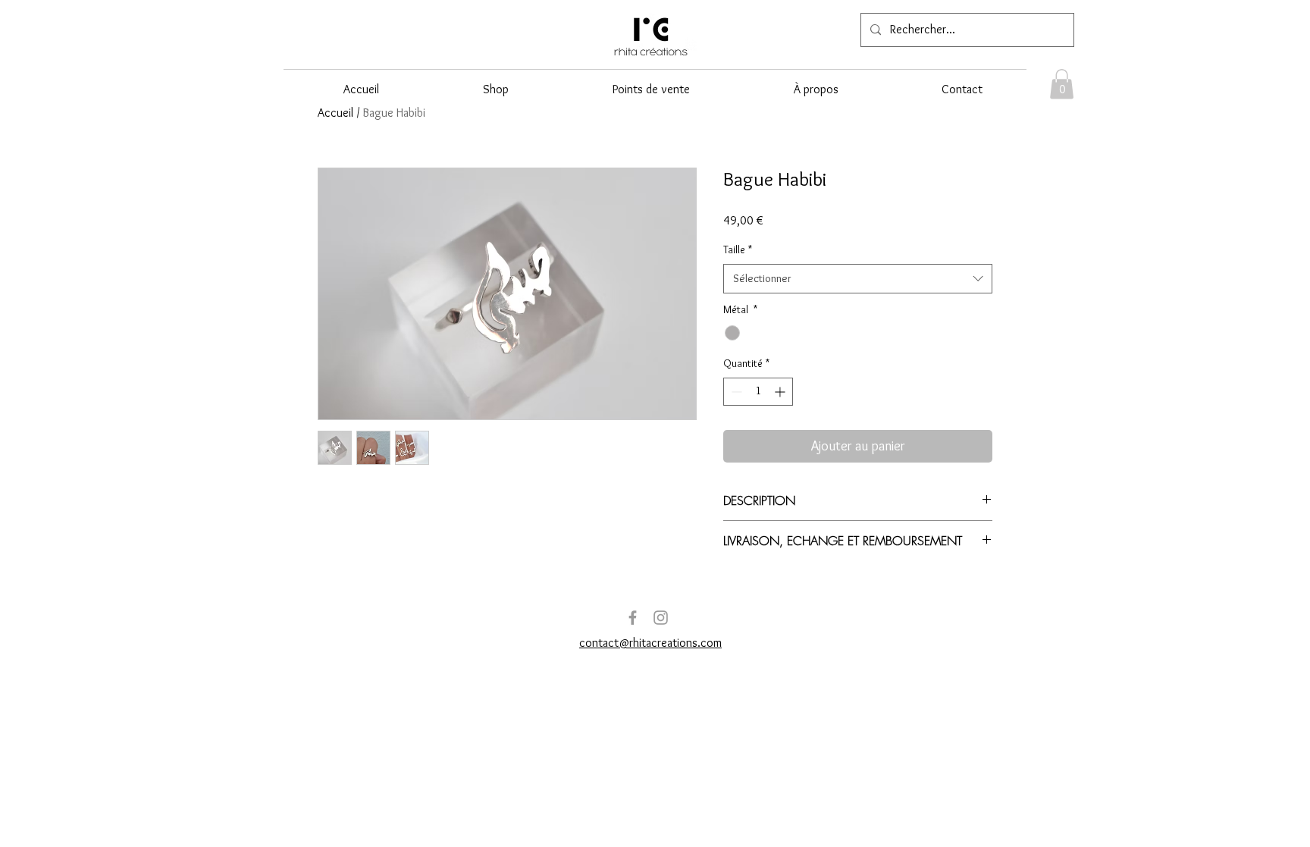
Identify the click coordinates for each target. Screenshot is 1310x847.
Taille (737, 249)
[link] (1061, 84)
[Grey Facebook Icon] (632, 617)
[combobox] (857, 278)
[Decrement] (735, 391)
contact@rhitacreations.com (650, 642)
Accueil (335, 112)
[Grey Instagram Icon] (660, 617)
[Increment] (781, 391)
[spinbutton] (758, 391)
